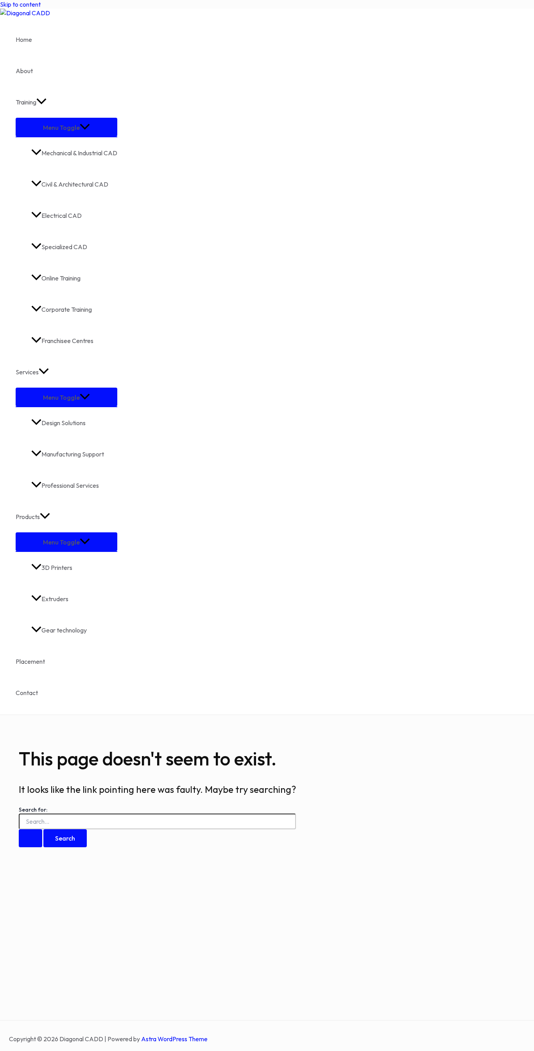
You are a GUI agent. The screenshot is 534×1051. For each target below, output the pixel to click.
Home (24, 39)
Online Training (61, 278)
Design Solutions (63, 423)
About (24, 71)
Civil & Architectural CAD (74, 184)
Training (26, 102)
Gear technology (64, 630)
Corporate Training (66, 309)
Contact (27, 693)
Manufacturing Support (72, 454)
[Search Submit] (30, 838)
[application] (41, 102)
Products (28, 517)
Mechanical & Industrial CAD (79, 153)
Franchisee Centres (67, 341)
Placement (30, 661)
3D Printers (56, 567)
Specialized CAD (64, 247)
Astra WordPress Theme (174, 1039)
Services (27, 372)
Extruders (54, 599)
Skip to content (20, 4)
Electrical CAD (61, 215)
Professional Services (70, 485)
